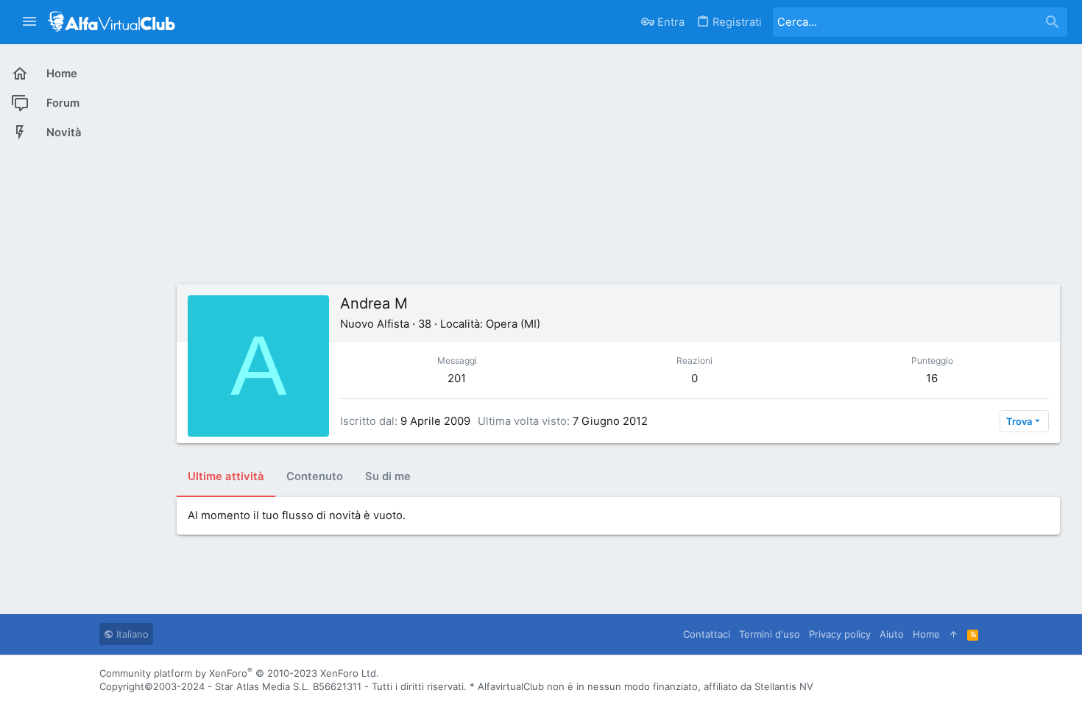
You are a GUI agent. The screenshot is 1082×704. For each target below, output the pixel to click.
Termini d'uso (769, 634)
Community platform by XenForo (239, 673)
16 (932, 378)
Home (926, 634)
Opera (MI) (513, 324)
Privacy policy (840, 634)
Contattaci (706, 634)
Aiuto (892, 634)
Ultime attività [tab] (226, 476)
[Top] (953, 634)
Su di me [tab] (388, 476)
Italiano (131, 634)
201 (457, 378)
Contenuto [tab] (314, 476)
